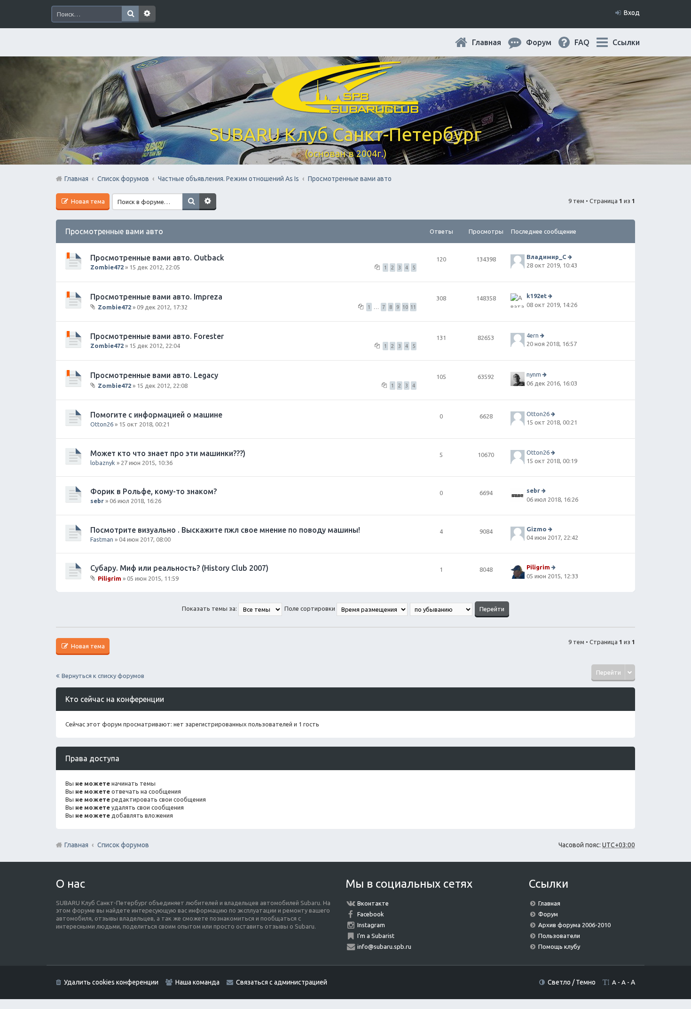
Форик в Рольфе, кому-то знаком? (153, 491)
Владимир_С (546, 256)
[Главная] (345, 107)
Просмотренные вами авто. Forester (157, 336)
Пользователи (559, 935)
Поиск (130, 14)
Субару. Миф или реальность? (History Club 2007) (179, 568)
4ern (532, 335)
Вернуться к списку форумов (103, 675)
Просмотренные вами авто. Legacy (154, 375)
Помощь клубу (559, 946)
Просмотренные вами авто (114, 231)
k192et (536, 296)
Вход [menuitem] (632, 12)
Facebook (370, 914)
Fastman (101, 539)
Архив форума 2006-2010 (574, 925)
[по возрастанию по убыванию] (441, 608)
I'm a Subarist (375, 935)
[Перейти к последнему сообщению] (571, 256)
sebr (97, 500)
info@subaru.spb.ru (384, 946)
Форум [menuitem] (546, 42)
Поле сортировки (310, 608)
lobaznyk (102, 462)
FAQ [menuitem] (589, 42)
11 (413, 307)
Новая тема (87, 201)
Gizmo (536, 529)
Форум (548, 914)
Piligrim (109, 578)
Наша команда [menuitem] (197, 982)
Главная (494, 42)
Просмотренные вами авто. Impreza (156, 296)
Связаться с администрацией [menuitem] (281, 982)
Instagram (371, 925)
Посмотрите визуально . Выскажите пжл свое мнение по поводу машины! (225, 530)
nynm (533, 374)
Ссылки (626, 42)
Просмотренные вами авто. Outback (157, 257)
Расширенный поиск (147, 14)
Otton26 (101, 424)
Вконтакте (373, 903)
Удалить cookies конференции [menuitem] (111, 982)
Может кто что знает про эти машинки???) (167, 453)
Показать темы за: (210, 608)
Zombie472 (107, 267)
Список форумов (123, 845)
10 (405, 307)
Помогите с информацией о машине (156, 414)
